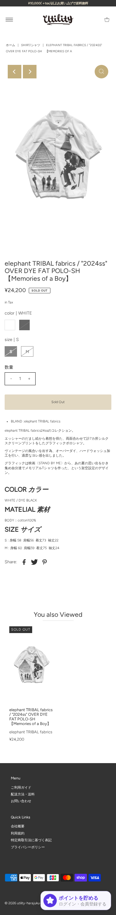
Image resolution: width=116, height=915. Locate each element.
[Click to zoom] (101, 71)
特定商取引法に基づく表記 (31, 840)
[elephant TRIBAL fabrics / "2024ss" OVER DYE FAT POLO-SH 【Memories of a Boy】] (31, 665)
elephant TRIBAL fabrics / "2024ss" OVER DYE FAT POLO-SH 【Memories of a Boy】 (31, 716)
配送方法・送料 (23, 794)
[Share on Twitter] (34, 561)
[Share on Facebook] (24, 561)
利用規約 (17, 833)
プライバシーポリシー (28, 847)
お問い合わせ (21, 801)
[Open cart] (107, 19)
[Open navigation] (9, 19)
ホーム (10, 45)
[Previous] (14, 71)
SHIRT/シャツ (30, 45)
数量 (9, 367)
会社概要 (17, 827)
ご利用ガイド (21, 788)
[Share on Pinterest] (44, 561)
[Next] (30, 71)
